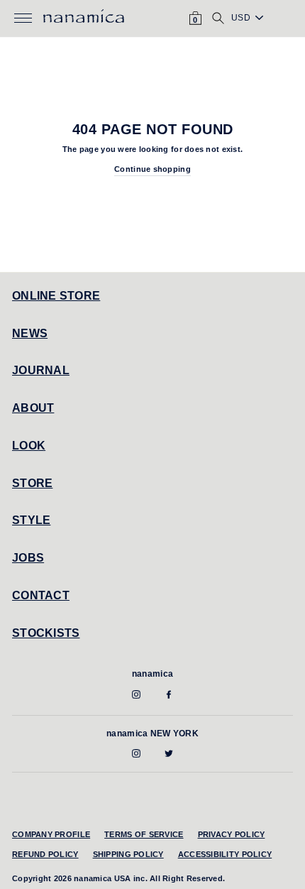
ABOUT (33, 408)
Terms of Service (143, 834)
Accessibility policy (225, 854)
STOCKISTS (45, 633)
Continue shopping (152, 169)
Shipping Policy (128, 854)
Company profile (51, 834)
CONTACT (41, 595)
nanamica (152, 674)
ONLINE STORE (56, 296)
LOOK (28, 446)
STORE (32, 483)
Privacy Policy (231, 834)
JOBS (28, 558)
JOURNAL (41, 370)
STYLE (31, 520)
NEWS (30, 333)
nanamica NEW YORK (152, 733)
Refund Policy (45, 854)
